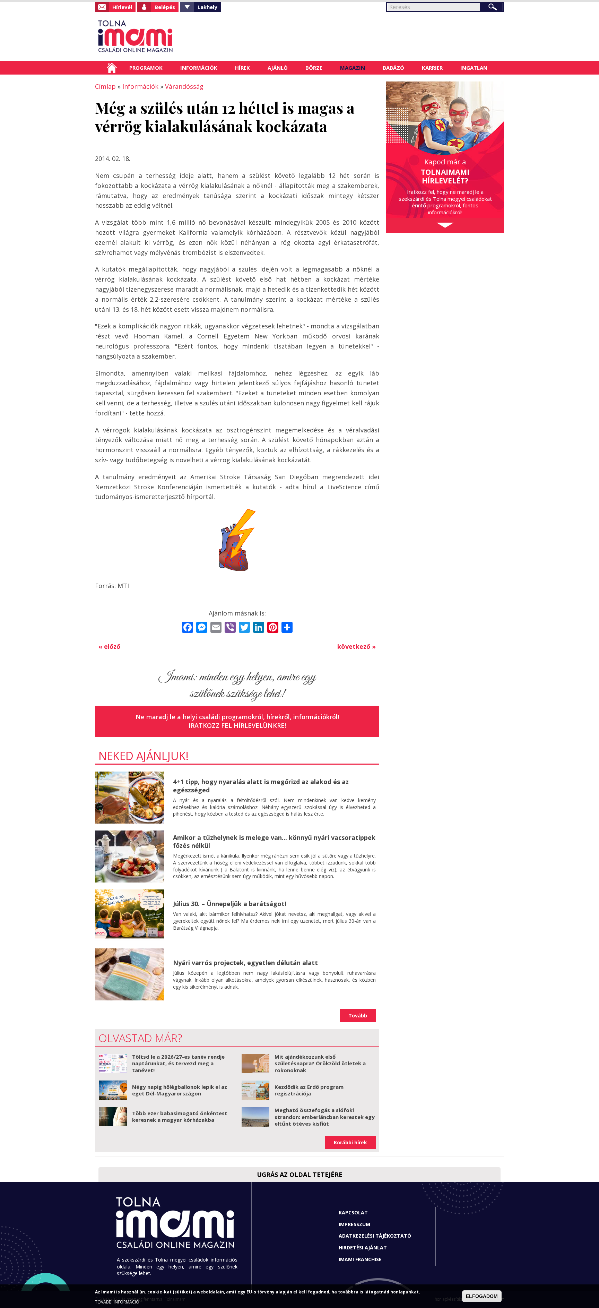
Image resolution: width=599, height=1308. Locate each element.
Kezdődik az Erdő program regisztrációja (309, 1090)
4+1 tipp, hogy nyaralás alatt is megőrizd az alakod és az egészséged (261, 785)
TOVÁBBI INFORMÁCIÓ (117, 1302)
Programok (146, 67)
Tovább (357, 1015)
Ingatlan (473, 67)
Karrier (432, 67)
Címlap (112, 68)
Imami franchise (360, 1259)
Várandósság (184, 86)
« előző (109, 646)
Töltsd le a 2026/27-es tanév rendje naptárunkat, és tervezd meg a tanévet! (178, 1063)
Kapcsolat (353, 1212)
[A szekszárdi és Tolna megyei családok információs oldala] (158, 36)
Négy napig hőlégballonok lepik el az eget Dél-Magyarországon (179, 1090)
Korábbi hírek (350, 1142)
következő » (356, 646)
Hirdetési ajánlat (363, 1247)
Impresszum (354, 1224)
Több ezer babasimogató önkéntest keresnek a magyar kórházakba (179, 1117)
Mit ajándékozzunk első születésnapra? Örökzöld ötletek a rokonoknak (320, 1063)
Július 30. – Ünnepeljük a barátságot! (229, 904)
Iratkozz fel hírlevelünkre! (237, 725)
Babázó (393, 67)
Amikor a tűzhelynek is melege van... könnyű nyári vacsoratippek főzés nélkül (274, 841)
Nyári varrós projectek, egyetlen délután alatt (245, 962)
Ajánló (278, 67)
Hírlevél (122, 6)
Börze (313, 67)
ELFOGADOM (482, 1296)
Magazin (352, 67)
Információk (198, 67)
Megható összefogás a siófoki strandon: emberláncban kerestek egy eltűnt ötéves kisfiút (325, 1117)
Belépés (165, 6)
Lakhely (207, 6)
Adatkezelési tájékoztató (375, 1235)
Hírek (242, 67)
